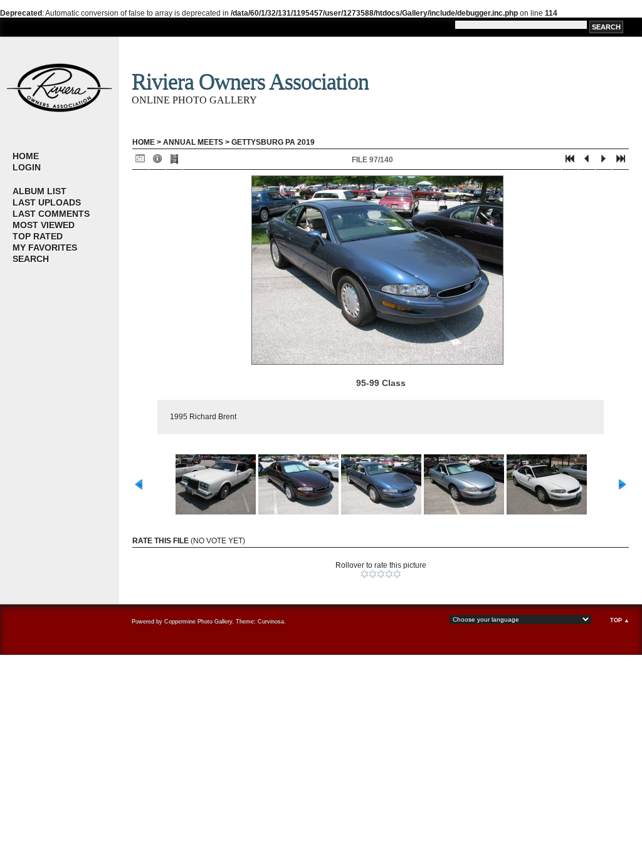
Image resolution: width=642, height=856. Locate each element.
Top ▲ (619, 620)
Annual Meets (193, 142)
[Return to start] (570, 161)
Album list (39, 191)
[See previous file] (587, 161)
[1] (364, 574)
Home (26, 156)
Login (27, 167)
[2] (373, 574)
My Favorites (45, 248)
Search (31, 259)
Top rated (38, 236)
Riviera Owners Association (250, 81)
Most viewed (44, 225)
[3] (381, 574)
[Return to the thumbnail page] (140, 161)
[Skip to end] (621, 161)
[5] (397, 574)
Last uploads (47, 202)
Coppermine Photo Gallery (198, 622)
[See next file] (604, 161)
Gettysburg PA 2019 (273, 142)
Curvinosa (271, 622)
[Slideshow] (174, 161)
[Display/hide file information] (157, 161)
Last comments (51, 214)
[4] (389, 574)
